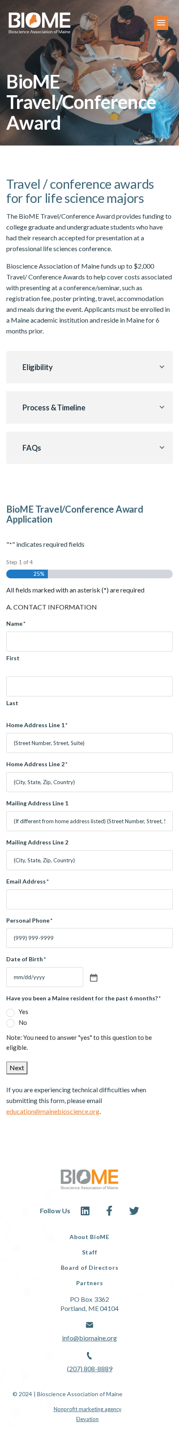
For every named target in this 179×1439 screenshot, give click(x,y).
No (23, 1022)
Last (12, 702)
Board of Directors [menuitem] (90, 1267)
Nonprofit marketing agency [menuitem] (88, 1409)
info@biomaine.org (89, 1338)
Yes (23, 1011)
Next (17, 1067)
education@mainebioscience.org (52, 1111)
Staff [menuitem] (89, 1252)
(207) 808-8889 (89, 1368)
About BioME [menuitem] (89, 1236)
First (13, 657)
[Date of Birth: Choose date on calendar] (93, 977)
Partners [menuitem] (89, 1282)
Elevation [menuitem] (87, 1419)
